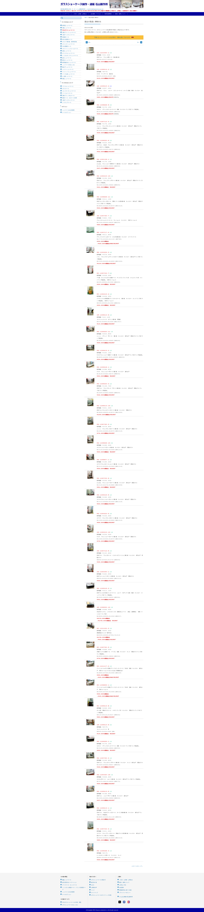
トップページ (66, 14)
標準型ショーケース (67, 25)
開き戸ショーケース (67, 67)
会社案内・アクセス (96, 14)
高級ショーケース (66, 27)
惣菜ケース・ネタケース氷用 (69, 97)
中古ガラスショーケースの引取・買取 (71, 902)
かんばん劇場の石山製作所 (126, 896)
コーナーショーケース (67, 69)
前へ (89, 42)
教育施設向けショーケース (69, 62)
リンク (93, 890)
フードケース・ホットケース (69, 885)
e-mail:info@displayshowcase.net (95, 9)
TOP (85, 17)
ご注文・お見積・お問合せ (80, 14)
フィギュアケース (66, 102)
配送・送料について (120, 14)
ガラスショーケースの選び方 (98, 879)
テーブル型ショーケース (68, 74)
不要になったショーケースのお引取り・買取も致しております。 (112, 37)
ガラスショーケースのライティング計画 (101, 895)
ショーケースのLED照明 (68, 110)
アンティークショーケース (69, 71)
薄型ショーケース (66, 78)
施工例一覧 (94, 882)
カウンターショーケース (68, 44)
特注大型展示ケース (67, 39)
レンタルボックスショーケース (70, 55)
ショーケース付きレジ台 (68, 64)
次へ (138, 42)
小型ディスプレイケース (68, 100)
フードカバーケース (67, 93)
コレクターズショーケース (69, 91)
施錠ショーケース (66, 879)
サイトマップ (94, 892)
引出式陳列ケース (66, 46)
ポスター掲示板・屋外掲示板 (69, 41)
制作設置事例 (108, 14)
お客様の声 (94, 887)
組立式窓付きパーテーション (69, 882)
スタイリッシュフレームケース (70, 48)
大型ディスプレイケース (68, 34)
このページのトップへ (137, 866)
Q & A (92, 885)
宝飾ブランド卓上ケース (68, 95)
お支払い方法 (122, 885)
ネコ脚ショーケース (67, 76)
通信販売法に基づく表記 (125, 890)
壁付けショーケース (67, 60)
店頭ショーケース (66, 51)
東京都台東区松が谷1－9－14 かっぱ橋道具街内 (73, 9)
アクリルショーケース (67, 86)
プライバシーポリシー (124, 892)
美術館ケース (65, 37)
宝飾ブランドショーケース (69, 32)
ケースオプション (66, 112)
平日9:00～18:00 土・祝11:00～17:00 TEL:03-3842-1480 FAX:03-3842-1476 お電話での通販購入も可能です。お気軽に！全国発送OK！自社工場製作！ (99, 10)
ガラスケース (65, 88)
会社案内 (121, 887)
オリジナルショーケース (68, 53)
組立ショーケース (66, 57)
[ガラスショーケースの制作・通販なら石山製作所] (102, 4)
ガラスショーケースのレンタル (70, 904)
